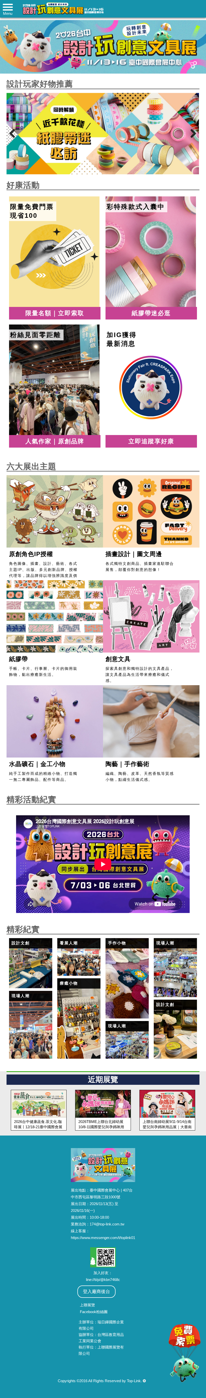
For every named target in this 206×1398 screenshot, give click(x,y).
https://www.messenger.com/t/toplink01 (103, 1237)
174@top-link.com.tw (107, 1224)
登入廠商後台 (96, 1291)
